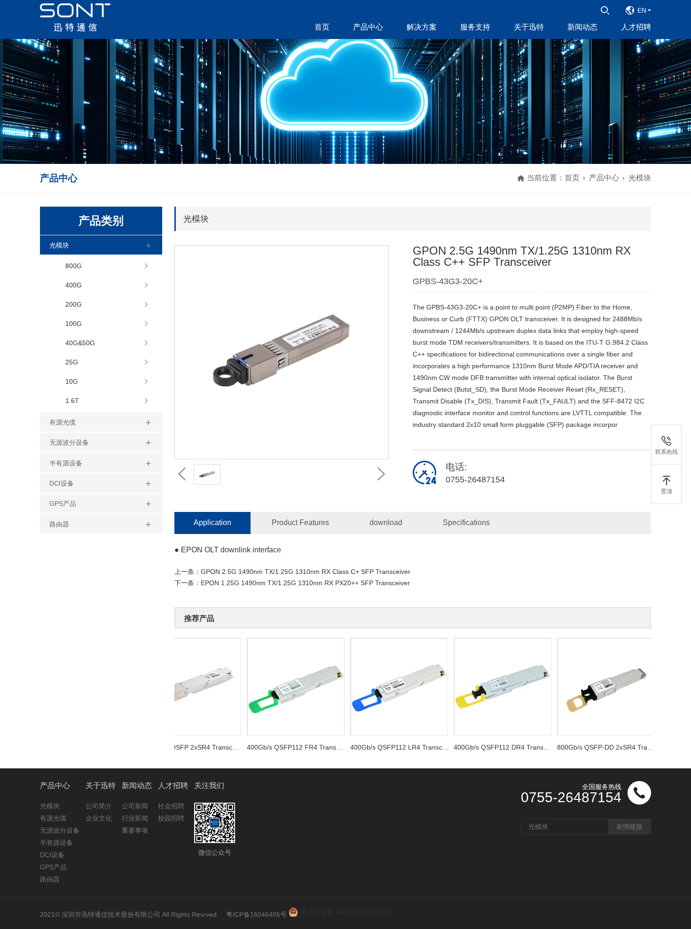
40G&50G (80, 343)
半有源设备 (65, 463)
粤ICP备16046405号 (256, 914)
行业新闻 (135, 818)
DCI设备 (61, 483)
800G (73, 266)
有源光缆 (62, 422)
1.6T (72, 400)
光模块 (639, 178)
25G (71, 362)
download (385, 522)
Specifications (466, 522)
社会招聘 (171, 806)
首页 (572, 178)
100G (73, 323)
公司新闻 (135, 806)
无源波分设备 (69, 442)
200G (73, 304)
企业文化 (99, 818)
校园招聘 (171, 818)
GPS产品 (62, 503)
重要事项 (135, 830)
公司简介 (99, 806)
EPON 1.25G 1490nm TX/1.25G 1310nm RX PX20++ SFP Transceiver (305, 583)
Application (212, 522)
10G (71, 381)
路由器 (59, 524)
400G (73, 285)
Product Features (300, 522)
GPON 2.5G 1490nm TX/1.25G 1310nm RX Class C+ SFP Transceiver (305, 571)
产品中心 (604, 178)
